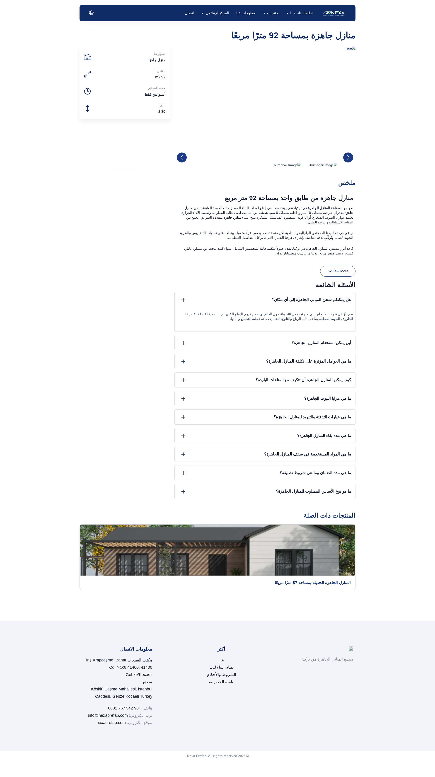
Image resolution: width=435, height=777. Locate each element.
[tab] (265, 299)
